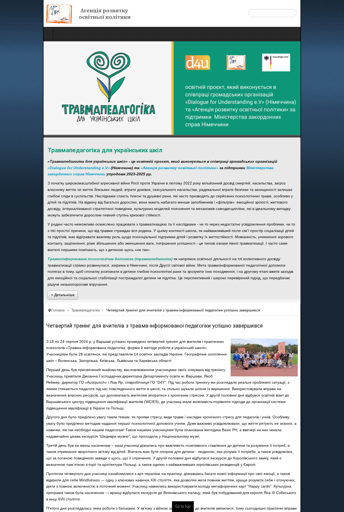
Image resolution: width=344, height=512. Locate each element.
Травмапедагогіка (42, 286)
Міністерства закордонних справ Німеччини (153, 168)
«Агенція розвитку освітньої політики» (43, 168)
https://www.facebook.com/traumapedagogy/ (73, 480)
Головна (15, 286)
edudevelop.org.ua (137, 509)
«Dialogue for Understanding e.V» (266, 161)
